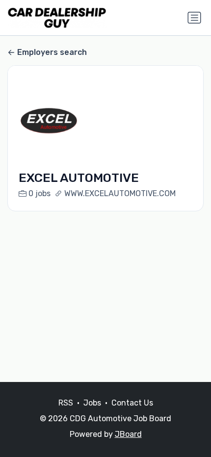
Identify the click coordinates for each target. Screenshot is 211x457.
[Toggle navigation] (194, 17)
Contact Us (132, 402)
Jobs (92, 402)
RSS (65, 402)
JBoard (128, 434)
